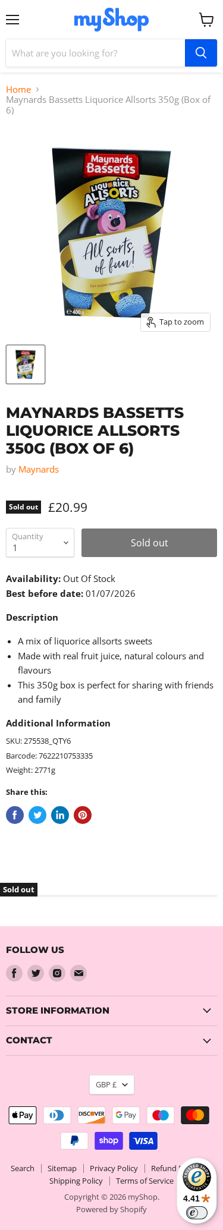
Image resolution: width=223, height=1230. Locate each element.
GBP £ (106, 1084)
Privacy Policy (114, 1168)
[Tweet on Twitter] (37, 815)
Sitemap (62, 1168)
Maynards (38, 469)
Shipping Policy (76, 1180)
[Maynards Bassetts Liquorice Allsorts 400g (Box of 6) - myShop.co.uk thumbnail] (26, 364)
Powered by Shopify (111, 1209)
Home (18, 89)
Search (22, 1168)
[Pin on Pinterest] (83, 815)
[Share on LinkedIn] (60, 815)
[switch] (197, 1212)
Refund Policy (175, 1168)
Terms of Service (145, 1180)
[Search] (201, 53)
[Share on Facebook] (15, 815)
